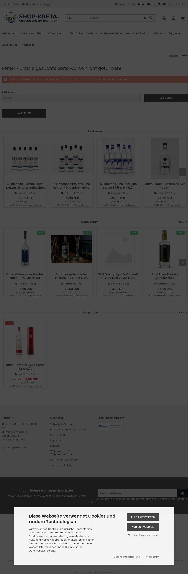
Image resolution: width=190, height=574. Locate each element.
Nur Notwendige (143, 527)
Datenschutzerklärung (127, 557)
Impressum (152, 557)
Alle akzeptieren (143, 517)
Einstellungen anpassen (144, 535)
